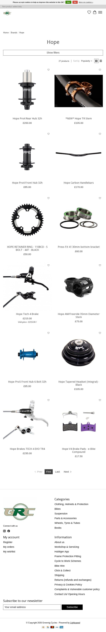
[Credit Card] (48, 627)
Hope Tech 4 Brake (27, 314)
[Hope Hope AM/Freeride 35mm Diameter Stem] (79, 286)
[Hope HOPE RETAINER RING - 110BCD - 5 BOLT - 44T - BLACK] (27, 219)
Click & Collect (63, 570)
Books (58, 527)
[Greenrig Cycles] (7, 12)
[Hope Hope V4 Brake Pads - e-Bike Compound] (79, 421)
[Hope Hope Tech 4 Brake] (27, 286)
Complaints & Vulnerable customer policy (77, 589)
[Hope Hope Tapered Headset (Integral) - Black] (79, 354)
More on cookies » (86, 2)
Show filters (53, 52)
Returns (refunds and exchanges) (73, 580)
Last (57, 471)
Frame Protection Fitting (68, 556)
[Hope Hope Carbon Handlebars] (79, 155)
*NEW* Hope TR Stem (79, 118)
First (48, 471)
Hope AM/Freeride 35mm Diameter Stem (79, 315)
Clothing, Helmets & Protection (71, 504)
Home (6, 32)
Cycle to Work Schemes (68, 561)
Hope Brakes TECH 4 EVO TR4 (27, 448)
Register (7, 542)
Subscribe (72, 607)
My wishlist (9, 551)
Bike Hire (60, 565)
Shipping (59, 575)
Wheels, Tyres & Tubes (67, 523)
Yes (68, 2)
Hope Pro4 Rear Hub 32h (27, 118)
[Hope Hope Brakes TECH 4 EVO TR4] (27, 421)
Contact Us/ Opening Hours (70, 594)
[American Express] (61, 627)
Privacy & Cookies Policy (68, 584)
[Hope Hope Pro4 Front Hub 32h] (27, 155)
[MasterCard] (52, 627)
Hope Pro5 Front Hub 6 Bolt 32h (27, 381)
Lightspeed (75, 622)
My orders (8, 547)
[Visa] (57, 627)
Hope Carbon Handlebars (79, 182)
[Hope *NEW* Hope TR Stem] (79, 91)
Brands (14, 32)
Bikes (58, 509)
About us (59, 542)
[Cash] (43, 627)
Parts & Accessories (66, 518)
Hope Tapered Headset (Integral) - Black (78, 383)
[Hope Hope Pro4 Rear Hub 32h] (27, 91)
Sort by (76, 61)
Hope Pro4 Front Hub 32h (27, 182)
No (75, 2)
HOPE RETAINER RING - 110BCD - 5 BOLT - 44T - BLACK (27, 248)
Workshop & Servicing (67, 547)
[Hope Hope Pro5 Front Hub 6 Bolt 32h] (27, 354)
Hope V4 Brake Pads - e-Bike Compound (78, 450)
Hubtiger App (62, 551)
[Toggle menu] (100, 12)
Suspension (61, 513)
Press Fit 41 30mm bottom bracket (79, 246)
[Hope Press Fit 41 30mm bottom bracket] (79, 219)
